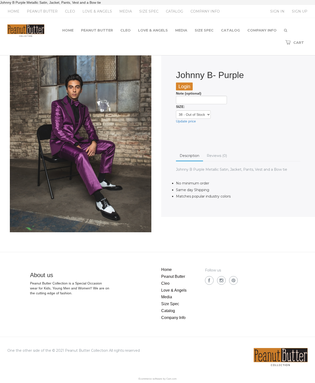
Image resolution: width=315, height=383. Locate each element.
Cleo (70, 11)
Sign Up (299, 11)
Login (184, 86)
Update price (186, 121)
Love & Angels (97, 11)
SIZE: (180, 107)
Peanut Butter (42, 11)
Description (189, 155)
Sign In (277, 11)
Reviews (217, 155)
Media (125, 11)
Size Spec (148, 11)
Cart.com (171, 378)
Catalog (174, 11)
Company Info (205, 11)
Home (13, 11)
